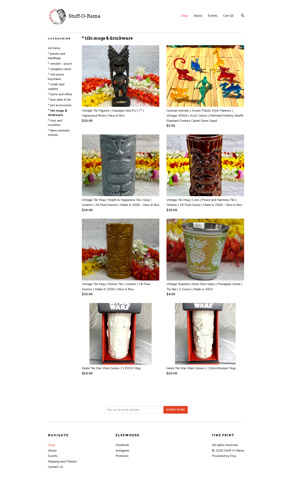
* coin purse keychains (56, 76)
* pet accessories (60, 105)
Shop (184, 16)
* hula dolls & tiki (59, 99)
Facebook (122, 445)
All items (54, 48)
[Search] (242, 16)
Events (213, 16)
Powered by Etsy (224, 456)
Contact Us (55, 467)
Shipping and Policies (62, 461)
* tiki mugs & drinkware (57, 112)
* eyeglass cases (59, 69)
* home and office (60, 94)
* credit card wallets (56, 86)
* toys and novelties (55, 122)
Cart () (228, 16)
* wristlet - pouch (60, 63)
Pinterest (122, 456)
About (197, 16)
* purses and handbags (56, 56)
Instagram (122, 450)
